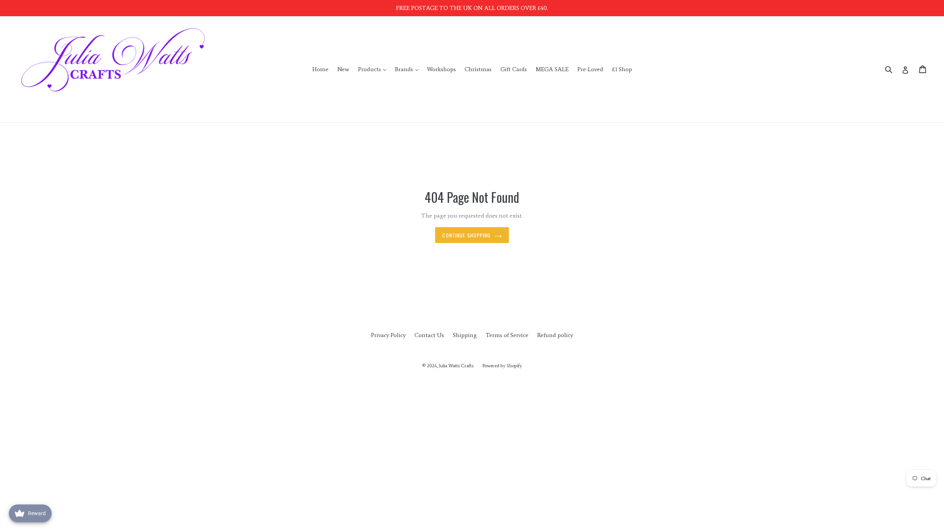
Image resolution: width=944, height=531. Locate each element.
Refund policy (555, 335)
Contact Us (429, 335)
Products (374, 69)
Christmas (478, 69)
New (343, 69)
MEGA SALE (552, 69)
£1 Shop (622, 69)
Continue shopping (466, 235)
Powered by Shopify (502, 365)
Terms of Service (507, 335)
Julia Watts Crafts (456, 365)
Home (320, 69)
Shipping (465, 335)
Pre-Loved (590, 69)
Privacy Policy (388, 335)
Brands (408, 69)
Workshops (441, 69)
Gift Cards (513, 69)
